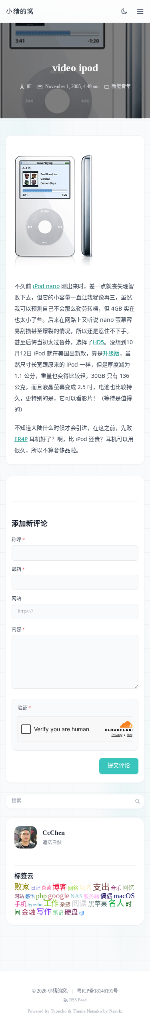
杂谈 (46, 888)
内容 (18, 629)
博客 (59, 887)
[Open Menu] (140, 11)
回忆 (128, 888)
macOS (124, 896)
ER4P (21, 439)
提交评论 (119, 765)
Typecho (59, 1011)
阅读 (79, 903)
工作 (51, 903)
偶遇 (106, 896)
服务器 (91, 896)
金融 (28, 912)
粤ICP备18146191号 (97, 991)
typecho (35, 904)
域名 (86, 888)
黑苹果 (97, 904)
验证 (24, 708)
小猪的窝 (20, 11)
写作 (44, 912)
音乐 (116, 888)
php (41, 896)
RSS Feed (78, 1000)
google (58, 895)
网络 (73, 888)
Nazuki (115, 1011)
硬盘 (71, 912)
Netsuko (94, 1011)
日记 (35, 888)
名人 (116, 903)
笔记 (58, 913)
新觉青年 (121, 86)
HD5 (98, 342)
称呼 (18, 540)
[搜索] (137, 801)
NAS (76, 896)
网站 (16, 599)
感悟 (30, 896)
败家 (22, 887)
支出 (101, 887)
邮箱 (18, 569)
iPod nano (46, 286)
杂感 (65, 904)
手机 (20, 904)
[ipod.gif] (54, 210)
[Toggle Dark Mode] (124, 11)
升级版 (111, 353)
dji (81, 913)
